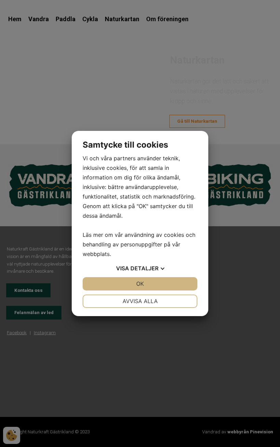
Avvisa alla (140, 301)
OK (140, 283)
